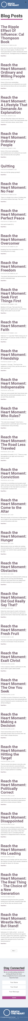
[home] (9, 4)
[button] (26, 2)
